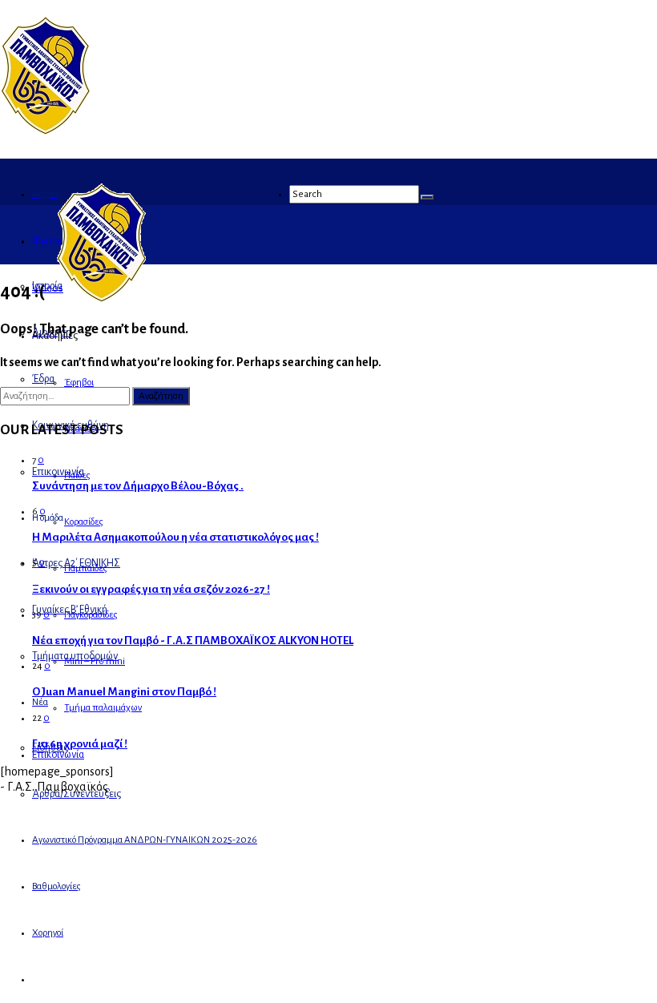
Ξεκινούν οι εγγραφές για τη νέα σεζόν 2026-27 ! (151, 589)
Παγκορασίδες (91, 615)
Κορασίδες (83, 522)
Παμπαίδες (85, 568)
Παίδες (77, 475)
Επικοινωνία (58, 754)
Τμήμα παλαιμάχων (103, 708)
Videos (47, 288)
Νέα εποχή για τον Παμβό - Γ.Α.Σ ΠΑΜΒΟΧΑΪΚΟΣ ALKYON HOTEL (192, 640)
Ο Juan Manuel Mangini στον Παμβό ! (124, 692)
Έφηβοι (79, 382)
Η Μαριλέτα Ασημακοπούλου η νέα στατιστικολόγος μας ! (175, 537)
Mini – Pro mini (94, 661)
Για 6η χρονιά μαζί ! (79, 744)
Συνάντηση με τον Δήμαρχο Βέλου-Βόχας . (138, 486)
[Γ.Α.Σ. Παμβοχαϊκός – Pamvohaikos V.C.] (45, 130)
